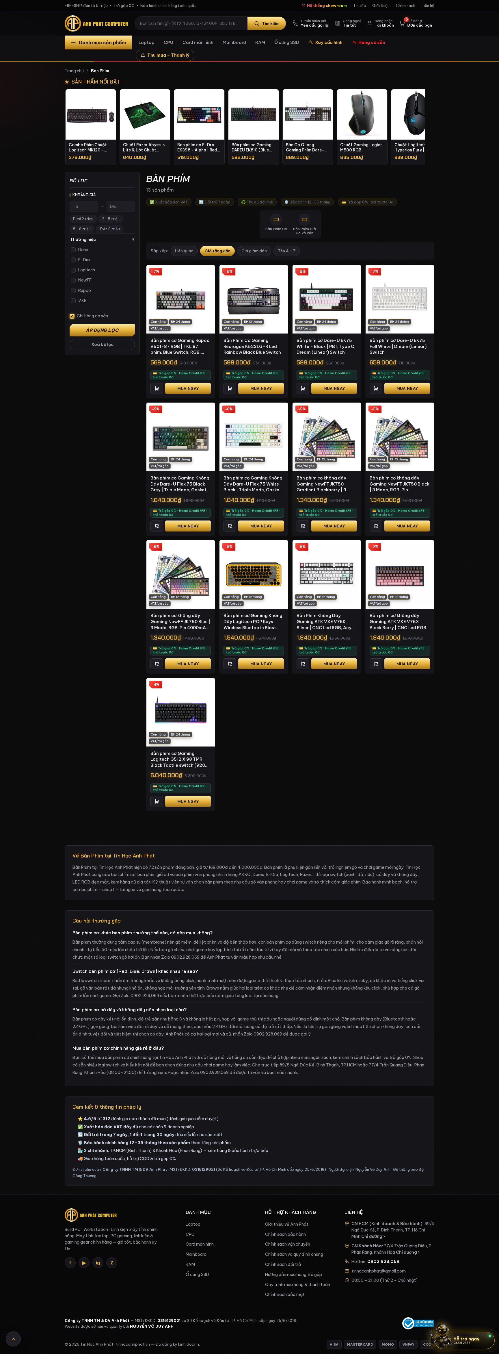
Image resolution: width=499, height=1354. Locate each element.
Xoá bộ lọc (102, 344)
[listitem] (90, 127)
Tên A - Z (287, 251)
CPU (168, 42)
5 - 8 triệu (82, 229)
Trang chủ (74, 70)
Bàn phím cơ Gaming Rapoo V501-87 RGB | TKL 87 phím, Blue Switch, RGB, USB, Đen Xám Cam (180, 346)
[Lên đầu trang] (13, 1338)
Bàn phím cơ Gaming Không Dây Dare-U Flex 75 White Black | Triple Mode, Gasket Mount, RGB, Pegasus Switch (253, 484)
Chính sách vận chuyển (287, 1244)
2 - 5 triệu (111, 219)
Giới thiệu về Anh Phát (286, 1224)
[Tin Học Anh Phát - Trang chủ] (98, 23)
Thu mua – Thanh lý (168, 55)
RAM (260, 42)
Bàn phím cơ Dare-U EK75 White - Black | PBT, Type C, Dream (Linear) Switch (326, 346)
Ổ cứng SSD (286, 42)
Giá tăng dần (217, 251)
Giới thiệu (381, 5)
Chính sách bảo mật (285, 1294)
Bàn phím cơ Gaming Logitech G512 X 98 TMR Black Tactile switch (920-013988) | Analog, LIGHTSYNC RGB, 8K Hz (179, 759)
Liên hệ (428, 5)
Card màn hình (198, 42)
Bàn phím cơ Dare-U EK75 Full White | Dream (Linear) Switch (398, 346)
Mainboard (234, 42)
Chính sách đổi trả (283, 1264)
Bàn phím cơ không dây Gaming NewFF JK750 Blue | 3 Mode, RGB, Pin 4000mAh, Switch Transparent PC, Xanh (180, 622)
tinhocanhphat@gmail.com (378, 1271)
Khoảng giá (84, 194)
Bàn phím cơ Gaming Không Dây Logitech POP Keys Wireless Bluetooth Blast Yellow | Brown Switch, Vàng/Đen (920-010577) (253, 622)
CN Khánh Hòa (366, 1246)
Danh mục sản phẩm (102, 42)
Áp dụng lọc (102, 330)
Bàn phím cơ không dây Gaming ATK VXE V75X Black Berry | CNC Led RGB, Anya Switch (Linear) (398, 622)
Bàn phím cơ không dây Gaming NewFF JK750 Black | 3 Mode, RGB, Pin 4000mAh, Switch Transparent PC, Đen (399, 484)
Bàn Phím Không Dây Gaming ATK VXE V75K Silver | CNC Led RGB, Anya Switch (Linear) (325, 622)
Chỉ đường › (373, 1236)
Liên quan (184, 251)
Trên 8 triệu (109, 229)
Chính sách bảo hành (285, 1234)
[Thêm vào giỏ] (156, 388)
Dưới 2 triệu (83, 219)
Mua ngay (188, 388)
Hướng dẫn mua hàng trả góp (293, 1274)
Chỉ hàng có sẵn (92, 315)
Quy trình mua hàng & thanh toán (297, 1284)
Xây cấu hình (328, 42)
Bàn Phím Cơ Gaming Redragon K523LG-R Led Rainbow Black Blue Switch (252, 346)
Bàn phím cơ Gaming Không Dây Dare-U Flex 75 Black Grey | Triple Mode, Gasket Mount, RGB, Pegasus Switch (179, 484)
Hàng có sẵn (371, 42)
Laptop (146, 42)
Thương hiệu (102, 239)
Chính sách (405, 5)
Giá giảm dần (254, 251)
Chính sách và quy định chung (294, 1254)
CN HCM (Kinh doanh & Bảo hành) (386, 1223)
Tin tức (359, 5)
